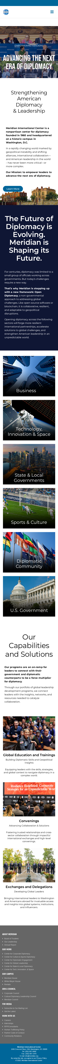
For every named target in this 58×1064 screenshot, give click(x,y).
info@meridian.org (31, 1056)
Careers (7, 1020)
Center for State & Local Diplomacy (18, 966)
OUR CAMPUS (8, 973)
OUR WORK (6, 949)
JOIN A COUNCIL (8, 988)
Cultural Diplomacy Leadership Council (20, 996)
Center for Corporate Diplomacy (17, 954)
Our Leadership (10, 942)
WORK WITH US (8, 1015)
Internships (8, 1023)
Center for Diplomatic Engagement (18, 960)
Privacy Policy (41, 1058)
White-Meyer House (12, 981)
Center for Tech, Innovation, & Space (19, 969)
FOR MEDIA (7, 1004)
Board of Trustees (11, 939)
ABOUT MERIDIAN (9, 934)
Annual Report (10, 945)
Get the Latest (9, 1011)
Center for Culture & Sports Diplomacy (19, 957)
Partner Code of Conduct (14, 1033)
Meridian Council (11, 1000)
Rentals (7, 984)
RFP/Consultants (11, 1027)
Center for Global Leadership (16, 963)
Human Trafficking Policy (14, 1030)
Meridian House (10, 978)
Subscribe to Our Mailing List (16, 1008)
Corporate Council (11, 993)
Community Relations (13, 1036)
